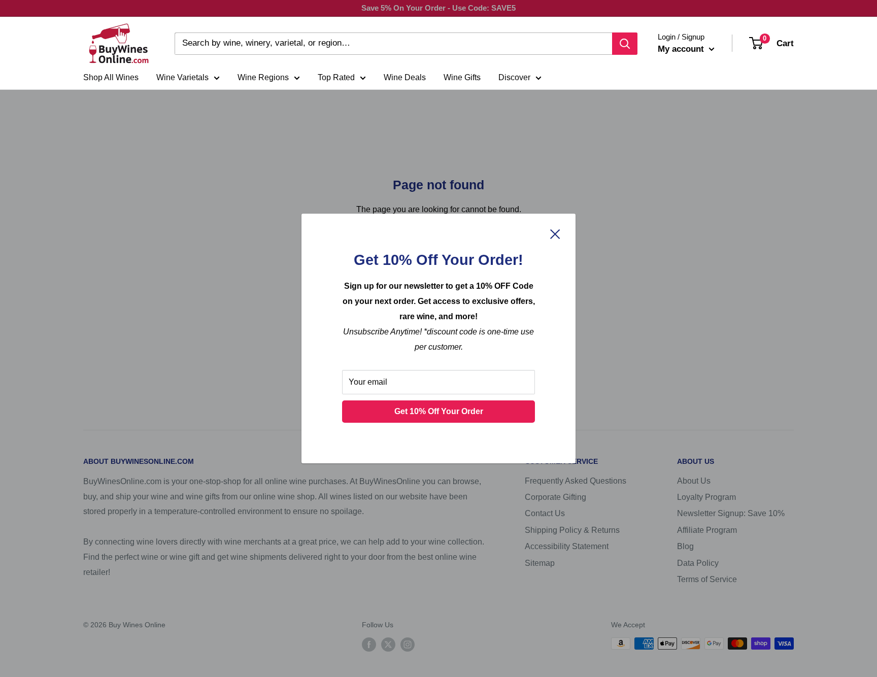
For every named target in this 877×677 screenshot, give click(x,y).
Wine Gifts (462, 77)
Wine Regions (263, 77)
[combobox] (393, 43)
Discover (514, 77)
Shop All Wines (111, 77)
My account (682, 49)
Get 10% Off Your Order (438, 411)
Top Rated (336, 77)
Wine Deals (405, 77)
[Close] (555, 233)
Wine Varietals (182, 77)
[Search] (624, 43)
